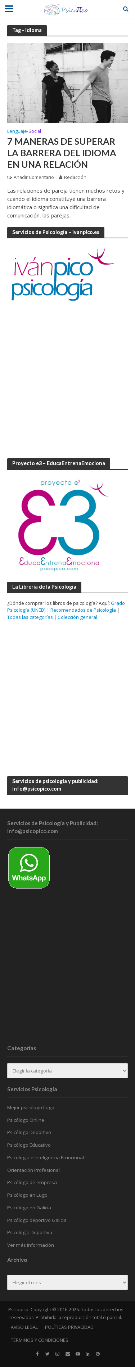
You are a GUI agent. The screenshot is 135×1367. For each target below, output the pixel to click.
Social (34, 131)
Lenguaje (17, 131)
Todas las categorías (30, 617)
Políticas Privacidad (69, 1327)
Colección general (77, 617)
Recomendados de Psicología (83, 610)
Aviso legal (24, 1327)
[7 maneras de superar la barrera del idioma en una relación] (67, 82)
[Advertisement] (67, 380)
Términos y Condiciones (39, 1340)
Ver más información (30, 1245)
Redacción (75, 177)
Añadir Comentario (34, 177)
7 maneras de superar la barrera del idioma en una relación (61, 153)
